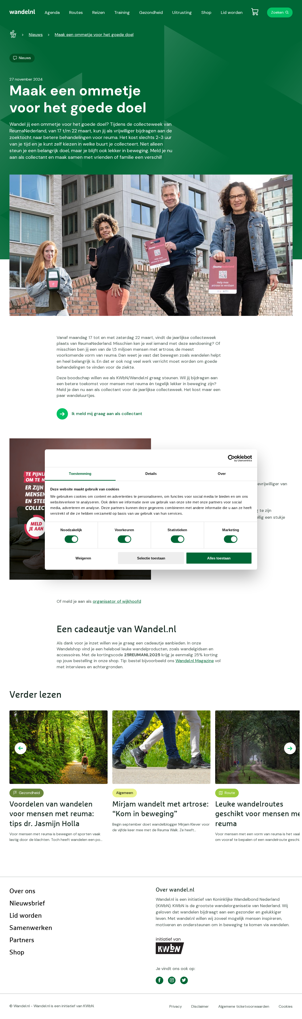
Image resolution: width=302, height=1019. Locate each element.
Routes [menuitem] (76, 12)
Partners (21, 940)
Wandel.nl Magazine (195, 661)
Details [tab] (151, 474)
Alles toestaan (219, 558)
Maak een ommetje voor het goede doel (94, 34)
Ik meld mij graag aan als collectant (107, 413)
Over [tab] (222, 474)
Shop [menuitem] (206, 12)
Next (290, 748)
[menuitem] (22, 11)
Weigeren (83, 558)
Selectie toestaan (151, 558)
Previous (20, 748)
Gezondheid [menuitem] (151, 12)
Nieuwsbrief (27, 903)
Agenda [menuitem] (52, 12)
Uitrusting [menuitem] (182, 12)
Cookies (286, 1006)
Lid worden (25, 916)
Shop (16, 952)
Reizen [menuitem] (98, 12)
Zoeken (277, 12)
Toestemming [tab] (80, 474)
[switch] (124, 539)
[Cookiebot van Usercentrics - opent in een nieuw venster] (231, 458)
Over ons (22, 891)
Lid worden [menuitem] (232, 12)
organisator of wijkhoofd (117, 601)
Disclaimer (200, 1006)
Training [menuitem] (122, 12)
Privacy (175, 1006)
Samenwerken (30, 928)
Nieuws (36, 34)
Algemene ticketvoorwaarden (243, 1006)
